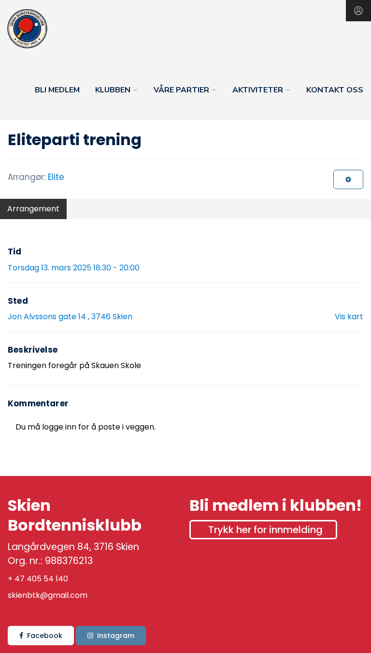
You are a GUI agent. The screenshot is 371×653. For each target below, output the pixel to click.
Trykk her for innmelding (265, 529)
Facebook (44, 635)
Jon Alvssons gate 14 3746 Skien (70, 316)
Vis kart (349, 316)
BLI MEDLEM (57, 90)
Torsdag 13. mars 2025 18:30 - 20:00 (74, 267)
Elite (56, 177)
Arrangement (33, 208)
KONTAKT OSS (334, 90)
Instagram (115, 635)
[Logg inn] (358, 10)
